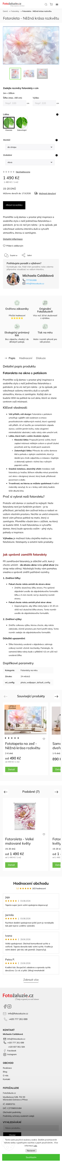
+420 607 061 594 (16, 1047)
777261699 (31, 280)
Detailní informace (13, 239)
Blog (5, 1071)
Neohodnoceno (23, 172)
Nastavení (31, 1151)
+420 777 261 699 (18, 1019)
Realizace (7, 1068)
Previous (6, 696)
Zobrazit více (31, 979)
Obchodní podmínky (12, 1112)
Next (57, 696)
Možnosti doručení (47, 193)
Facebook (5, 1006)
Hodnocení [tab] (25, 358)
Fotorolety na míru (29, 670)
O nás (5, 1075)
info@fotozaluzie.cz (35, 283)
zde (35, 1145)
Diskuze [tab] (41, 358)
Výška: (36, 97)
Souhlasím (31, 1157)
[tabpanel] (25, 738)
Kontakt (6, 1079)
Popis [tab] (12, 358)
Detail (11, 769)
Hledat (12, 1135)
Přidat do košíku (14, 205)
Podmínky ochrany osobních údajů (18, 1116)
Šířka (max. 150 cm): (12, 97)
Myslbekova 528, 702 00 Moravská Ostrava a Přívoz (15, 1098)
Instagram (9, 1006)
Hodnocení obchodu (31, 883)
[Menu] (57, 4)
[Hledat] (46, 4)
